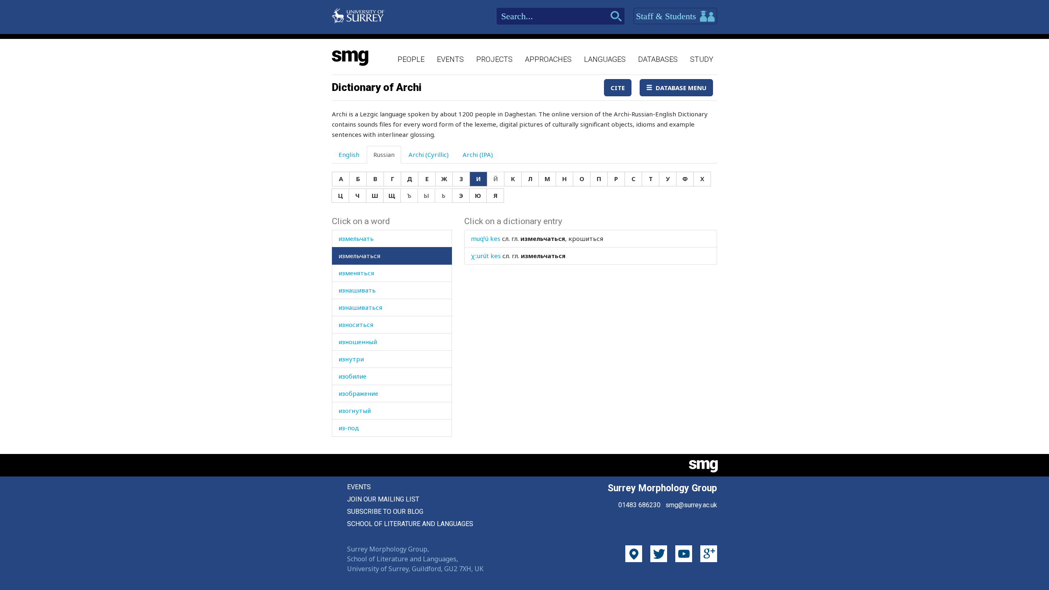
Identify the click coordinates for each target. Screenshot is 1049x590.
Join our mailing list (383, 499)
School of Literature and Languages (410, 524)
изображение (358, 393)
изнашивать (357, 290)
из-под (348, 428)
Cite (618, 88)
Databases (658, 59)
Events (450, 59)
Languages (605, 59)
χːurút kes (486, 256)
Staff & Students (667, 16)
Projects (494, 59)
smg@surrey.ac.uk (691, 505)
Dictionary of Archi (377, 87)
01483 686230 (639, 505)
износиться (355, 324)
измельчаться (359, 256)
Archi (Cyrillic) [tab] (429, 154)
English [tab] (348, 154)
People (411, 59)
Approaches (548, 59)
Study (701, 59)
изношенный (357, 342)
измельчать (356, 238)
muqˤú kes (485, 238)
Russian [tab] (384, 154)
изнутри (351, 359)
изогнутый (354, 410)
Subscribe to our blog (385, 511)
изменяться (356, 273)
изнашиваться (360, 307)
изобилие (352, 376)
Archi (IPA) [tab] (478, 154)
